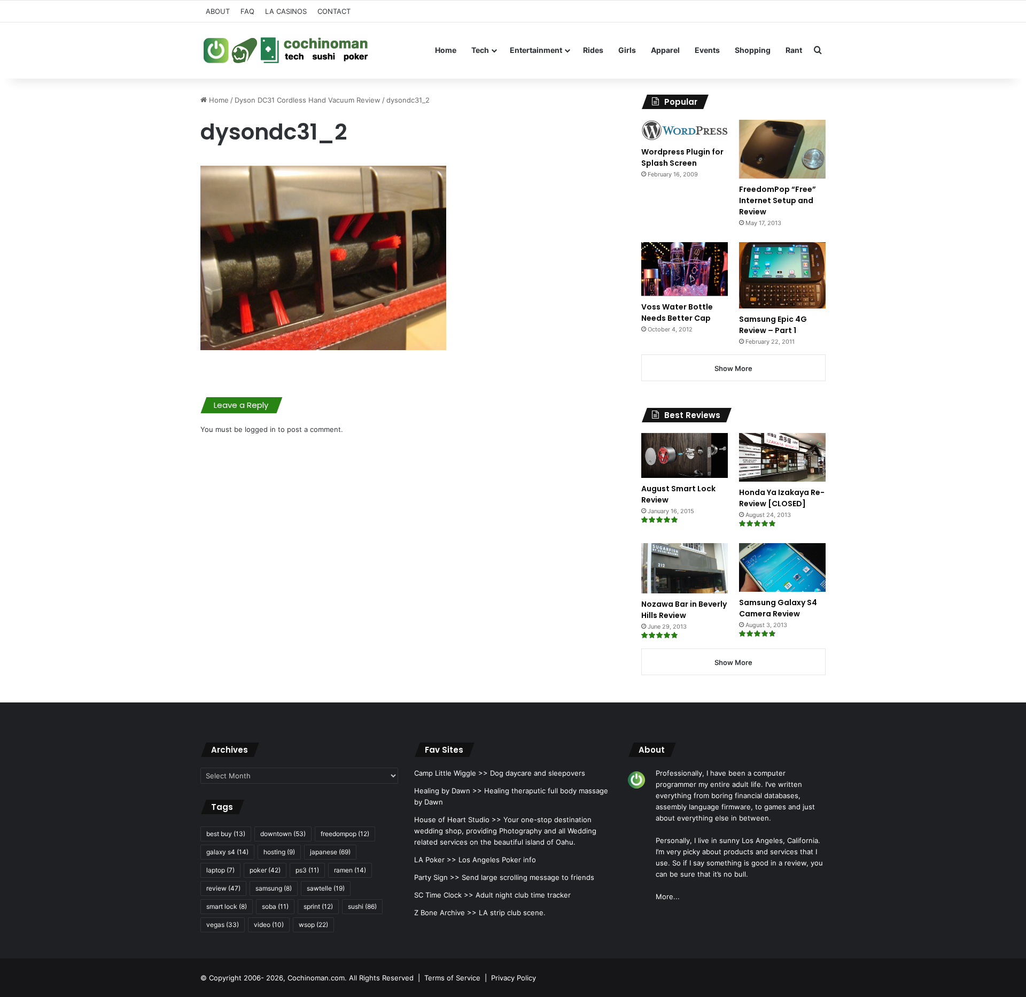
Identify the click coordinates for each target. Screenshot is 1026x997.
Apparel (665, 50)
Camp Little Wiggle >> (451, 773)
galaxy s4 (227, 852)
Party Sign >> (437, 877)
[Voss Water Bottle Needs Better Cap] (684, 269)
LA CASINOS (286, 11)
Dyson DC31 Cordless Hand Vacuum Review (307, 100)
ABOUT (218, 11)
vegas (222, 925)
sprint (318, 906)
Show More (733, 368)
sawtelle (326, 888)
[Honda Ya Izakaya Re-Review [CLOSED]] (782, 457)
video (269, 925)
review (223, 888)
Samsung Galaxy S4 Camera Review (778, 608)
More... (668, 896)
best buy (225, 834)
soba (275, 906)
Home (445, 50)
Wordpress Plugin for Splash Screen (682, 157)
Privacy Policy (513, 977)
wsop (313, 925)
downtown (283, 834)
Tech (480, 50)
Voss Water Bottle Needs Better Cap (677, 312)
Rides (593, 50)
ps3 (307, 870)
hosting (279, 852)
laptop (220, 870)
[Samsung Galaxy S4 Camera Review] (782, 567)
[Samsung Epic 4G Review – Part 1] (782, 275)
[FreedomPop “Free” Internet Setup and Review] (782, 149)
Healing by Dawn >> (448, 790)
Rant (794, 50)
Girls (627, 50)
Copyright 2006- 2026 (246, 977)
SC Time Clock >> (443, 895)
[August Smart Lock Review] (684, 455)
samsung (273, 888)
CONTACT (334, 11)
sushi (362, 906)
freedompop (345, 834)
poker (265, 870)
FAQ (247, 11)
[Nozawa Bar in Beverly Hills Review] (684, 568)
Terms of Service (452, 977)
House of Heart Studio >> (457, 819)
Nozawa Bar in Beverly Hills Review (684, 610)
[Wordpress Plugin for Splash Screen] (684, 130)
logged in (260, 429)
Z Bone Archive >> (445, 912)
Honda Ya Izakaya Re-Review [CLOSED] (782, 498)
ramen (350, 870)
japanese (330, 852)
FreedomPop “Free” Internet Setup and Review (777, 200)
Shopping (753, 50)
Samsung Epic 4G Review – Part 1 (773, 325)
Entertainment (536, 50)
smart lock (226, 906)
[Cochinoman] (285, 50)
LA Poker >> (435, 859)
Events (707, 50)
